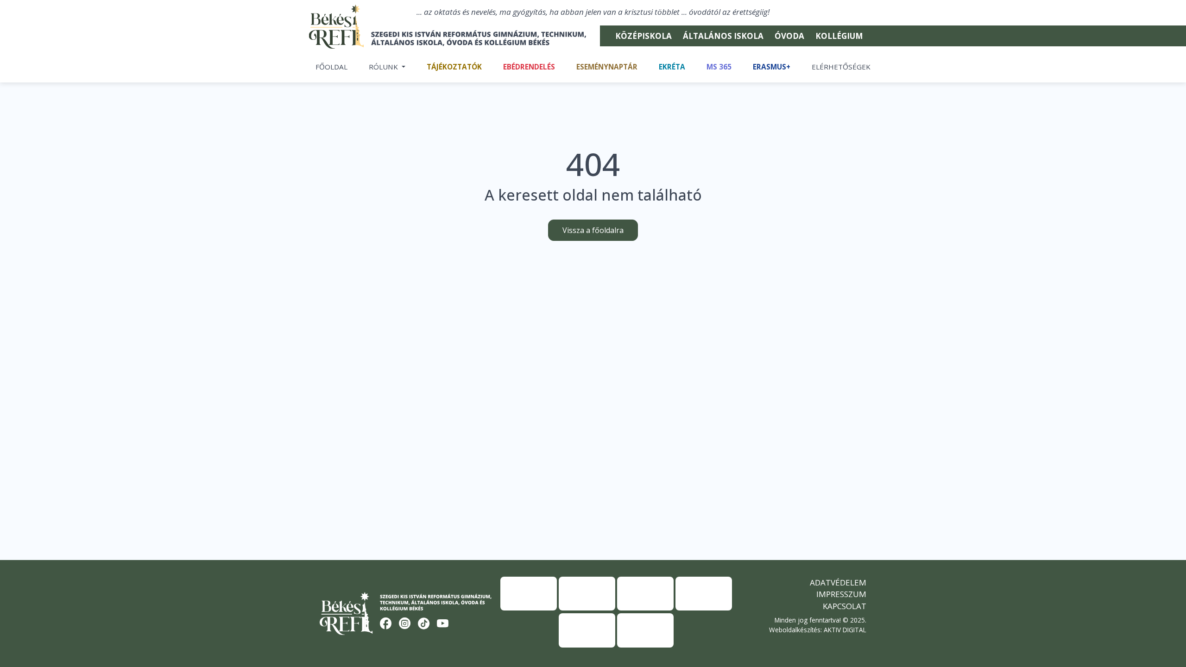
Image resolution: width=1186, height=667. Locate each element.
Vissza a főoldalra (593, 230)
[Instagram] (405, 624)
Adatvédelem (838, 582)
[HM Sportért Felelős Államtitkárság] (587, 630)
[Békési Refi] (453, 38)
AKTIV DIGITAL (845, 629)
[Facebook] (386, 624)
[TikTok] (424, 624)
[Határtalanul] (587, 593)
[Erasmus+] (529, 593)
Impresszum (841, 594)
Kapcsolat (844, 606)
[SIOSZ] (704, 593)
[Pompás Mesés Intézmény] (645, 593)
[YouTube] (443, 624)
